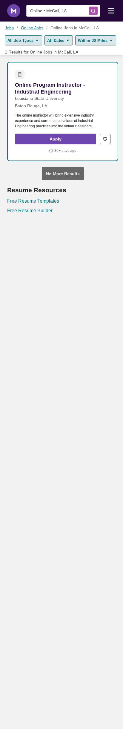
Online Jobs (32, 27)
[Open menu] (111, 10)
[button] (55, 139)
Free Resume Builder (30, 210)
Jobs (9, 27)
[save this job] (105, 139)
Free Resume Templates (33, 201)
